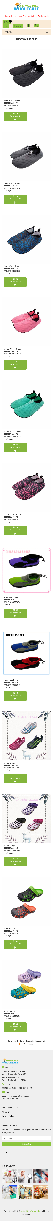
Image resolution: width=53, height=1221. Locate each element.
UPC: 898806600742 (12, 354)
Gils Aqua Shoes (10, 597)
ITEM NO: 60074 (10, 351)
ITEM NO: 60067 (10, 765)
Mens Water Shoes (11, 100)
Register (18, 26)
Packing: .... (8, 108)
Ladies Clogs (9, 763)
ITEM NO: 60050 (10, 600)
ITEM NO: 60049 (10, 682)
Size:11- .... (8, 605)
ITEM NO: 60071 (10, 931)
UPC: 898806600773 (12, 105)
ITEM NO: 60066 (10, 848)
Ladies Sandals (10, 1011)
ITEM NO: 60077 (10, 103)
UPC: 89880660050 (11, 602)
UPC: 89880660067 (11, 768)
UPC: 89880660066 (11, 850)
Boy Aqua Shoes (10, 680)
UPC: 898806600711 (12, 933)
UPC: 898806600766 (12, 188)
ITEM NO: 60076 (10, 186)
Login (6, 26)
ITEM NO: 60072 (10, 517)
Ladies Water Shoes (12, 349)
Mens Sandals (9, 928)
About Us (6, 1112)
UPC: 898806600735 (12, 436)
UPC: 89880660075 (11, 271)
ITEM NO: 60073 (10, 434)
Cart (7, 22)
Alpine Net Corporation (30, 1211)
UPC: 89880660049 (11, 685)
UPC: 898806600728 (12, 519)
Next (31, 1044)
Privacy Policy (8, 1116)
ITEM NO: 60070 (10, 1014)
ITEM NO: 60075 (10, 268)
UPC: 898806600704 (12, 1016)
